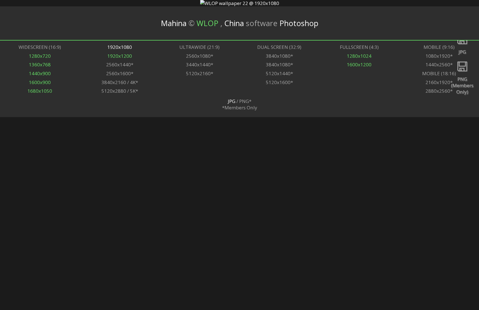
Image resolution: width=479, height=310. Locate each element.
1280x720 (40, 56)
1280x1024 (359, 56)
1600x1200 (359, 64)
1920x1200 (119, 56)
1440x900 (40, 73)
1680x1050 (39, 91)
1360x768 (40, 64)
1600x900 (40, 82)
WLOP (208, 23)
